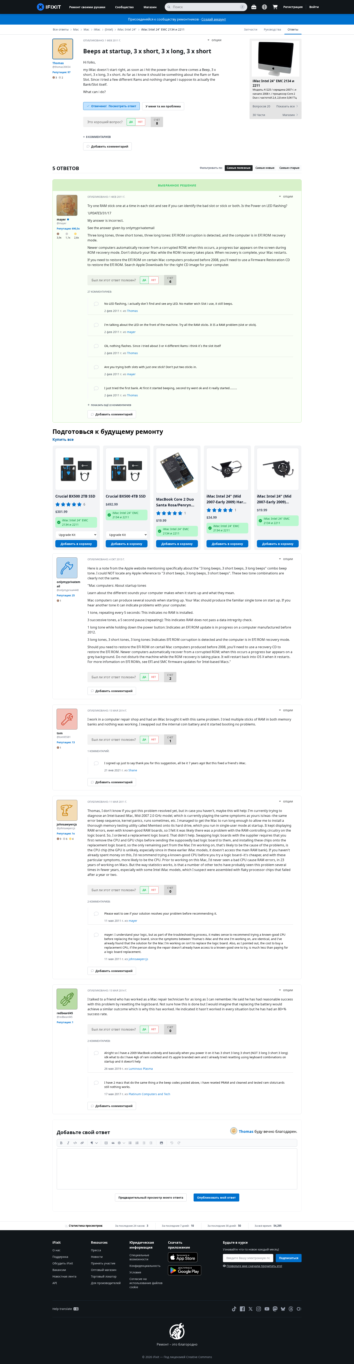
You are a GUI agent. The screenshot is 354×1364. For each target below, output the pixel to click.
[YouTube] (266, 1308)
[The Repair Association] (299, 1308)
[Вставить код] (75, 1143)
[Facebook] (242, 1308)
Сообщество (124, 7)
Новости (97, 1257)
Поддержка (60, 1257)
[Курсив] (68, 1143)
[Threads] (290, 1308)
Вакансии (59, 1270)
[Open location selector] (264, 7)
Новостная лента (64, 1276)
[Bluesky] (283, 1309)
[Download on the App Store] (182, 1257)
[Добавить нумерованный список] (137, 1143)
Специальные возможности (139, 1257)
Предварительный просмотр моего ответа (150, 1197)
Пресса (96, 1250)
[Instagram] (258, 1308)
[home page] (49, 7)
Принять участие (103, 1263)
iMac (97, 29)
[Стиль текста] (94, 1143)
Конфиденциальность (144, 1266)
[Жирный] (61, 1143)
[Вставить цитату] (113, 1143)
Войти (314, 7)
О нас (56, 1250)
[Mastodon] (275, 1308)
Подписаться (288, 1258)
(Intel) (109, 29)
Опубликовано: (102, 40)
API (54, 1283)
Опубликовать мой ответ (216, 1197)
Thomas (246, 1131)
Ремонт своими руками (87, 7)
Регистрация (293, 7)
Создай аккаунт (213, 19)
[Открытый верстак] (254, 7)
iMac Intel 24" (126, 29)
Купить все (63, 439)
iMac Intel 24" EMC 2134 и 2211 (163, 29)
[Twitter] (250, 1308)
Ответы (293, 29)
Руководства (272, 29)
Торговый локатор (104, 1276)
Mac (86, 29)
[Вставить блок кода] (106, 1143)
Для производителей (106, 1283)
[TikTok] (234, 1308)
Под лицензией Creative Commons (188, 1357)
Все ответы (61, 29)
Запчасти (250, 29)
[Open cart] (275, 7)
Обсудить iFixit (62, 1263)
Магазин (150, 7)
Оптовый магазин (103, 1270)
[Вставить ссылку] (82, 1143)
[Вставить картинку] (161, 1143)
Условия (135, 1272)
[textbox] (177, 1168)
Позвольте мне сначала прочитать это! (254, 1266)
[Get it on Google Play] (184, 1270)
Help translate (62, 1309)
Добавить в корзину (76, 544)
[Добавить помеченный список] (130, 1143)
